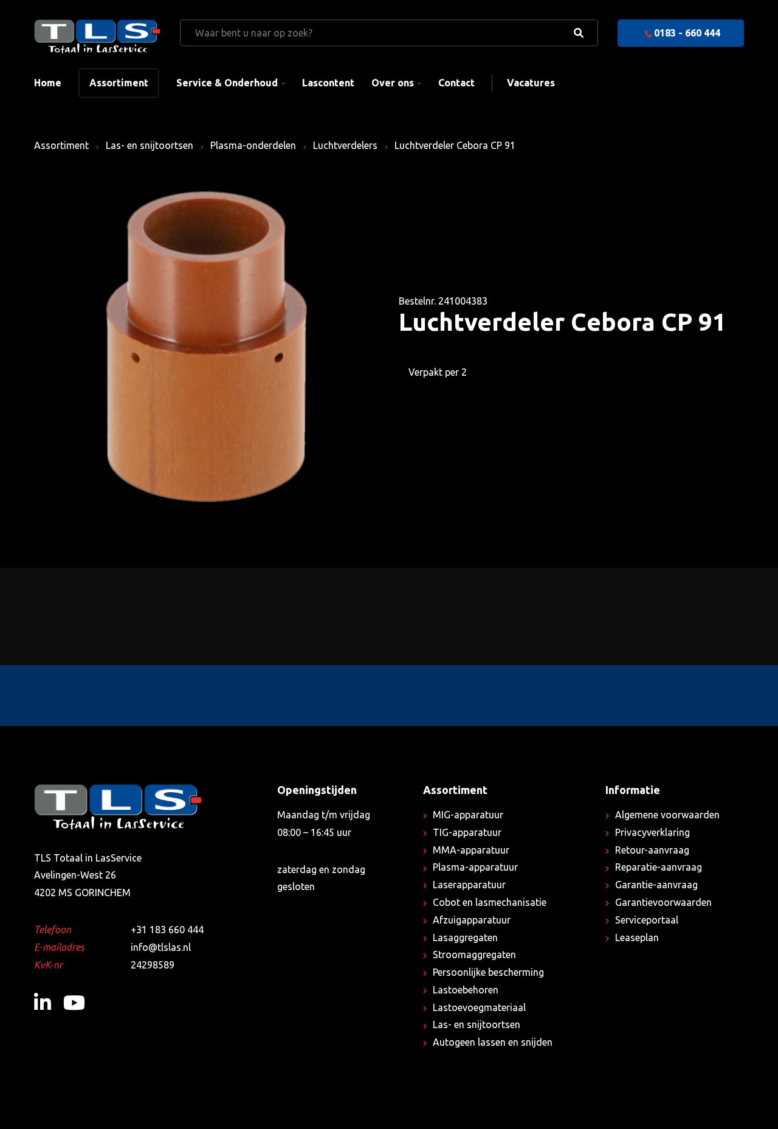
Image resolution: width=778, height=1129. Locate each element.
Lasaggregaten (465, 937)
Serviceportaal (646, 919)
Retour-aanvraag (652, 849)
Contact (456, 82)
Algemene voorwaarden (667, 814)
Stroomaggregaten (474, 954)
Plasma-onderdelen (253, 145)
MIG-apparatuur (468, 814)
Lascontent (328, 82)
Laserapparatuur (469, 884)
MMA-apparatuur (471, 849)
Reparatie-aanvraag (658, 866)
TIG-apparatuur (467, 832)
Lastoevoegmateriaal (479, 1007)
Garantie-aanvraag (656, 884)
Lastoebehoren (465, 989)
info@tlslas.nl (161, 947)
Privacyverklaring (652, 832)
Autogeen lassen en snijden (493, 1042)
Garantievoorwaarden (663, 902)
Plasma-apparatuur (475, 866)
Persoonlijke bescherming (488, 972)
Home (47, 82)
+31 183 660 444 (167, 929)
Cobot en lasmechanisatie (489, 902)
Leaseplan (637, 937)
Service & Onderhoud (227, 82)
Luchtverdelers (345, 145)
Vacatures (531, 82)
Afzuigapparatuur (472, 919)
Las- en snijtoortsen (149, 145)
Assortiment (118, 82)
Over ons (392, 82)
